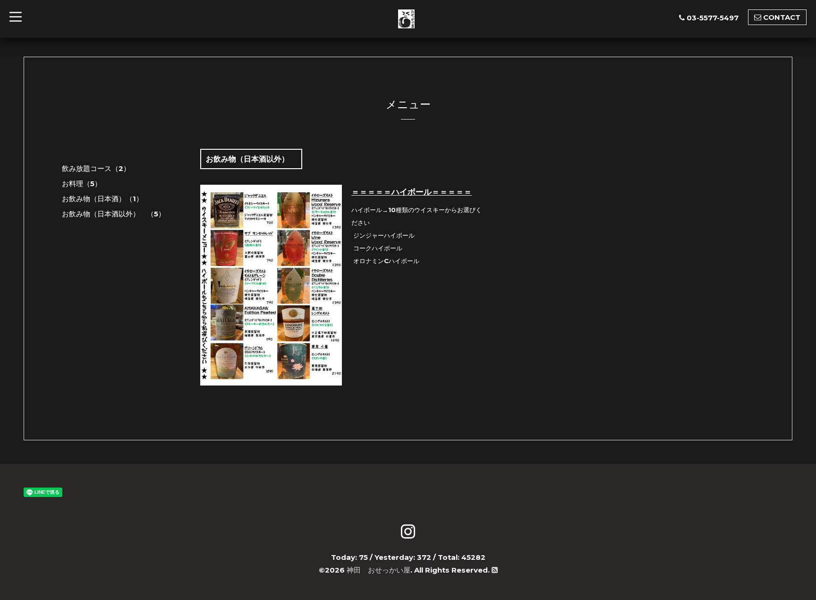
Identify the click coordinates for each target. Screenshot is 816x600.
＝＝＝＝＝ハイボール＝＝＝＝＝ (411, 192)
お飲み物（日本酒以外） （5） (113, 213)
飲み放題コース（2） (96, 168)
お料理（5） (82, 183)
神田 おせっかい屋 (378, 570)
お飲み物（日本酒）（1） (102, 198)
